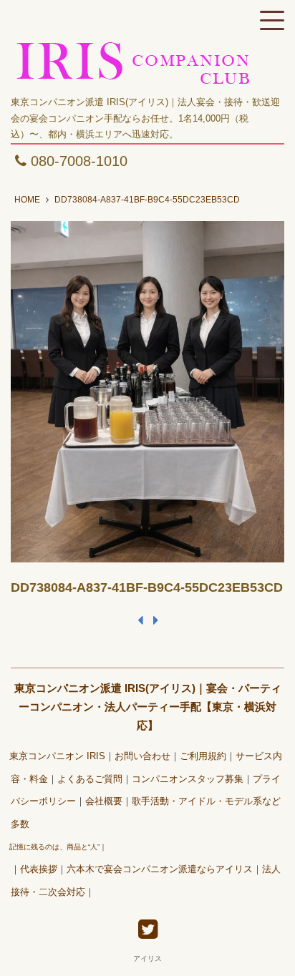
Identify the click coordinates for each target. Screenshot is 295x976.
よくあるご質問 (89, 779)
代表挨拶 (38, 869)
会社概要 (103, 801)
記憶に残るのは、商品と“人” (54, 847)
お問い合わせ (142, 756)
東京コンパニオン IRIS (57, 756)
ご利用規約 (203, 756)
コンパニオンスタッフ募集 (187, 779)
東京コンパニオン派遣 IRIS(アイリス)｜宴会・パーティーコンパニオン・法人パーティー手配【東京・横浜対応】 (147, 706)
